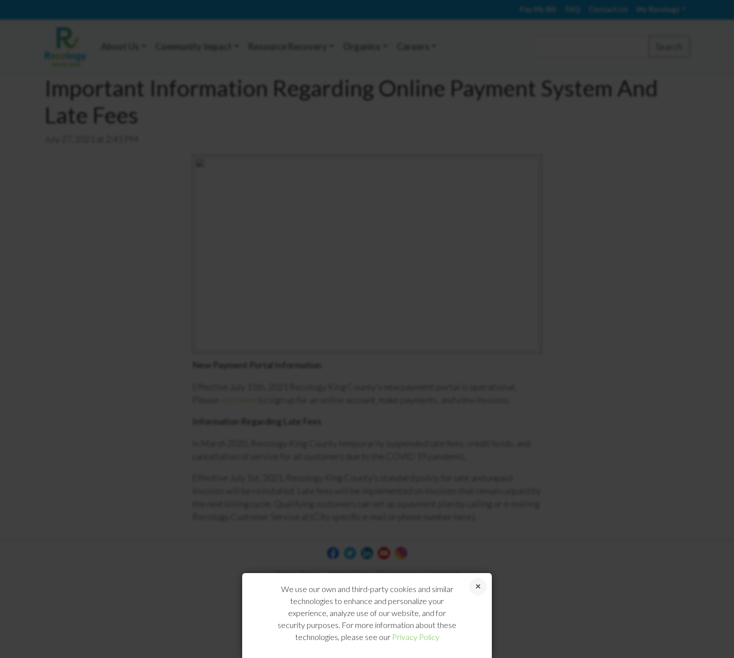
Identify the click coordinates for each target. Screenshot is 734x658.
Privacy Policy (415, 637)
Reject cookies (478, 587)
